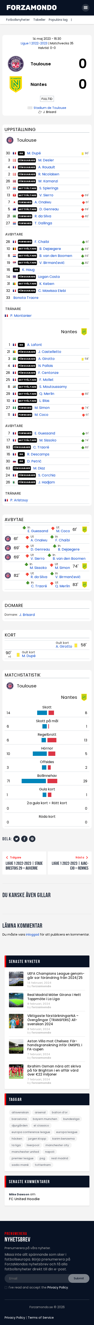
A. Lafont (34, 344)
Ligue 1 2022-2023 (34, 43)
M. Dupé (34, 153)
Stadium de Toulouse (50, 108)
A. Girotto (46, 358)
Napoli (49, 1152)
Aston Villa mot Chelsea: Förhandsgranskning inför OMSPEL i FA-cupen (54, 1045)
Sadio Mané (20, 1165)
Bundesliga (71, 1119)
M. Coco (41, 414)
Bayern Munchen (45, 1119)
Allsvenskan (20, 1112)
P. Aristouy (19, 500)
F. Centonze (48, 372)
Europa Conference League (31, 1132)
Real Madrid (59, 1158)
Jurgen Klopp (37, 1139)
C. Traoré (41, 447)
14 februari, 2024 (39, 983)
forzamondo (41, 986)
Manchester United (25, 1152)
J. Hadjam (46, 482)
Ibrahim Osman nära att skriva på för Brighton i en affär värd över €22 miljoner (54, 1070)
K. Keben (46, 283)
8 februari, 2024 (38, 1004)
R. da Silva (43, 216)
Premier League (22, 1158)
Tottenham (43, 1165)
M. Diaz (39, 468)
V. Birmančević (52, 262)
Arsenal (40, 1112)
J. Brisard (27, 614)
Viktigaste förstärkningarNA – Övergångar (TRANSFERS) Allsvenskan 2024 (52, 1020)
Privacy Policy (57, 1287)
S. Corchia (46, 475)
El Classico (41, 1125)
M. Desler (46, 160)
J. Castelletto (49, 351)
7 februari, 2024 (38, 1054)
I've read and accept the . (39, 1287)
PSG (42, 1158)
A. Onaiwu (43, 202)
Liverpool (33, 1145)
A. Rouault (46, 167)
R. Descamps (38, 454)
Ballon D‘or (60, 1112)
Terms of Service (41, 1317)
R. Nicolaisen (48, 174)
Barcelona (19, 1119)
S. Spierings (48, 188)
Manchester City (57, 1145)
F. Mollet (46, 379)
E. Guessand (45, 433)
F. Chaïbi (42, 241)
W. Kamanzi (48, 181)
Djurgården (20, 1125)
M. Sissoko (47, 440)
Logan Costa (49, 276)
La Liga (16, 1145)
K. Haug (28, 269)
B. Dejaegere (50, 248)
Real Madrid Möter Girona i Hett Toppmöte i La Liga (54, 997)
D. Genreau (49, 209)
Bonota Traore (25, 297)
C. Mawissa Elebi (52, 290)
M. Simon (42, 407)
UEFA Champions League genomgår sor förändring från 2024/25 (55, 976)
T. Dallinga (43, 223)
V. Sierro (46, 195)
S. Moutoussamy (53, 386)
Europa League (66, 1132)
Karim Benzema (63, 1139)
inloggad (32, 934)
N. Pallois (45, 365)
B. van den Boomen (55, 255)
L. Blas (44, 400)
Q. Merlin (46, 393)
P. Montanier (21, 315)
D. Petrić (34, 461)
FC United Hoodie (24, 1199)
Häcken (17, 1139)
